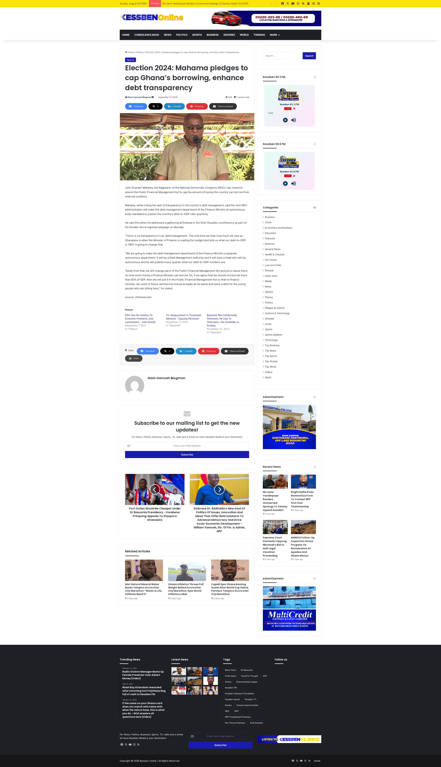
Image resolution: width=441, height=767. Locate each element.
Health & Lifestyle (275, 254)
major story (271, 275)
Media (268, 281)
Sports (197, 34)
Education (270, 233)
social (268, 324)
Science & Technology (277, 313)
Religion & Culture (275, 308)
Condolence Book (146, 34)
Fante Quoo (230, 676)
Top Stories (271, 361)
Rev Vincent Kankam (235, 722)
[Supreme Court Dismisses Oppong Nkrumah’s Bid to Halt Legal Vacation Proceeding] (275, 527)
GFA (265, 676)
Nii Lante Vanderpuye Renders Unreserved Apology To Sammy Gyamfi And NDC (275, 501)
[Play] (285, 120)
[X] (126, 745)
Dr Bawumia (247, 670)
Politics (181, 34)
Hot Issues (271, 259)
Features (270, 243)
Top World (270, 366)
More (273, 34)
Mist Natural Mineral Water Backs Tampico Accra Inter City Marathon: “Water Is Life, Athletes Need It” (143, 589)
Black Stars (230, 670)
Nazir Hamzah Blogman (139, 97)
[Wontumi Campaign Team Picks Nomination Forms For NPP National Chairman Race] (178, 690)
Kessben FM (231, 687)
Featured (270, 238)
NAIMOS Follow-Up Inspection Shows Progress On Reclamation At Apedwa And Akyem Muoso (303, 546)
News (167, 34)
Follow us (281, 659)
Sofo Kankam (256, 722)
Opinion (269, 291)
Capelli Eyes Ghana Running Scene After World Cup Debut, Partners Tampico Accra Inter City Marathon (230, 589)
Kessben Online (148, 760)
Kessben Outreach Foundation (239, 693)
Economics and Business (278, 227)
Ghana (228, 681)
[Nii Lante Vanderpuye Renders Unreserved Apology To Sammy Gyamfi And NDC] (275, 482)
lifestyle (269, 270)
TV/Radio (259, 34)
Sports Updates (273, 334)
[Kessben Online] (151, 17)
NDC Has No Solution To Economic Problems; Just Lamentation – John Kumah (140, 318)
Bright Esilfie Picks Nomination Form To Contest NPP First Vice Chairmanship (204, 3)
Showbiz (229, 34)
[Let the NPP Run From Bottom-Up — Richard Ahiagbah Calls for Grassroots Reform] (178, 671)
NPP (236, 711)
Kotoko (228, 705)
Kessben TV (250, 699)
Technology (271, 340)
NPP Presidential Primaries (238, 717)
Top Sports (271, 356)
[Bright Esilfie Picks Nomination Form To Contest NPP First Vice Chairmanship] (303, 482)
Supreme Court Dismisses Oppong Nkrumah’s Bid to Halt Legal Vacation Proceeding (275, 546)
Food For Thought (249, 676)
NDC (227, 711)
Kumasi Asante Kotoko (247, 705)
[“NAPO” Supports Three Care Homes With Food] (194, 690)
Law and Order (273, 265)
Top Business (272, 345)
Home (126, 34)
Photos (269, 297)
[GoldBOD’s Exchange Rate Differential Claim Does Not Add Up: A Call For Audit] (210, 681)
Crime (268, 222)
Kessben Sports (232, 699)
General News (272, 249)
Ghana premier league (246, 681)
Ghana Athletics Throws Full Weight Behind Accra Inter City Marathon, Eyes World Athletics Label (185, 589)
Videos (268, 372)
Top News (270, 350)
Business (213, 34)
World (244, 34)
